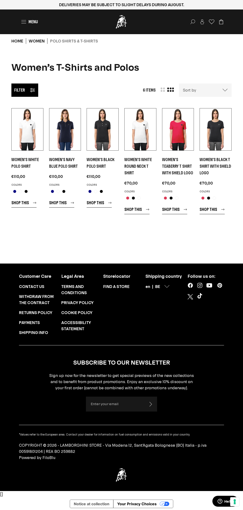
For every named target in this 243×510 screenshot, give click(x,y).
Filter (19, 90)
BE (157, 286)
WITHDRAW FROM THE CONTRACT (36, 299)
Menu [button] (33, 21)
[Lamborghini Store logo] (121, 21)
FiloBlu (49, 457)
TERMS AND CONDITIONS (74, 289)
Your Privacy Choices (137, 503)
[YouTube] (209, 285)
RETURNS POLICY (35, 313)
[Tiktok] (201, 297)
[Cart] (221, 22)
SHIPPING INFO (33, 332)
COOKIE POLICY (77, 313)
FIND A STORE (116, 286)
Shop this (20, 202)
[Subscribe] (150, 404)
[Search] (193, 22)
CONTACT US (31, 286)
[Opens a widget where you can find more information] (225, 502)
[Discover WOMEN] (27, 129)
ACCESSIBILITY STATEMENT (76, 325)
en (147, 286)
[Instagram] (200, 285)
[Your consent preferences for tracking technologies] (234, 501)
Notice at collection (91, 503)
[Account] (202, 22)
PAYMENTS (29, 322)
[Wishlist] (212, 22)
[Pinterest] (220, 285)
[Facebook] (190, 285)
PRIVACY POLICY (77, 303)
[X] (190, 297)
